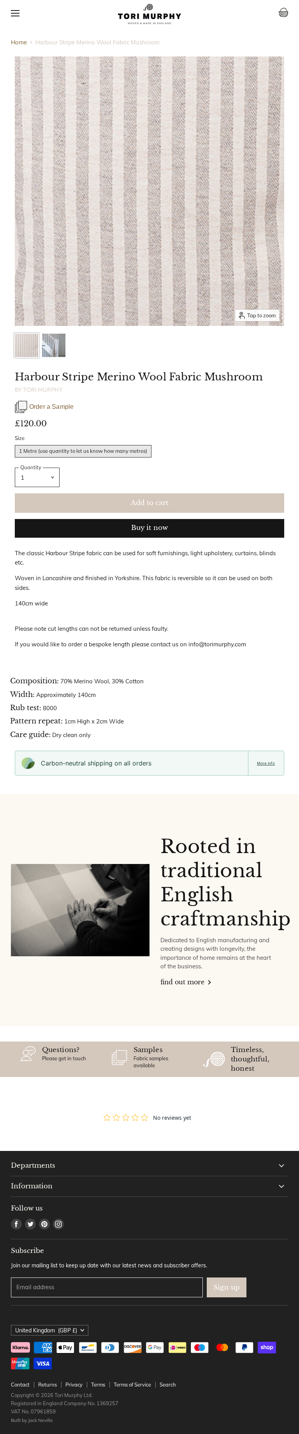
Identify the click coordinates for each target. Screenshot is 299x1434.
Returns (47, 1384)
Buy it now (149, 528)
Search (168, 1384)
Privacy (74, 1384)
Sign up (226, 1287)
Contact (20, 1384)
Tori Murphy (43, 389)
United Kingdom (46, 1330)
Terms (98, 1384)
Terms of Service (132, 1384)
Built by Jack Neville (32, 1420)
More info (266, 763)
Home (19, 42)
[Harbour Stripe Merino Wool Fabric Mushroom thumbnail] (26, 345)
